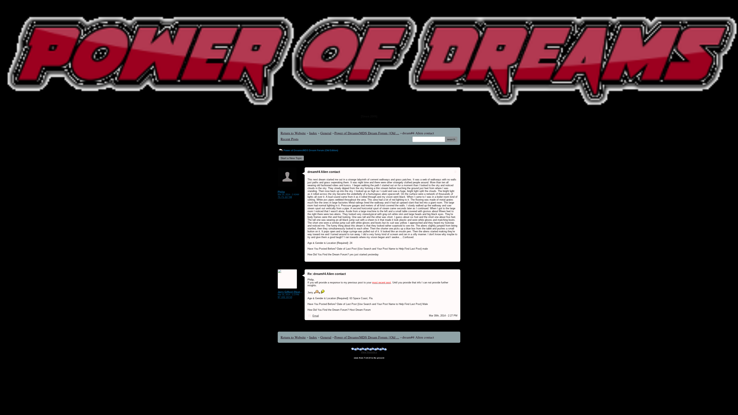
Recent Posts (289, 139)
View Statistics (369, 352)
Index (313, 133)
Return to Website (293, 133)
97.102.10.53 (285, 297)
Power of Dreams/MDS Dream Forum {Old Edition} (310, 150)
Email (315, 315)
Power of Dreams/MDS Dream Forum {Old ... (366, 133)
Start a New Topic (291, 158)
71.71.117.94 (285, 197)
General (325, 133)
